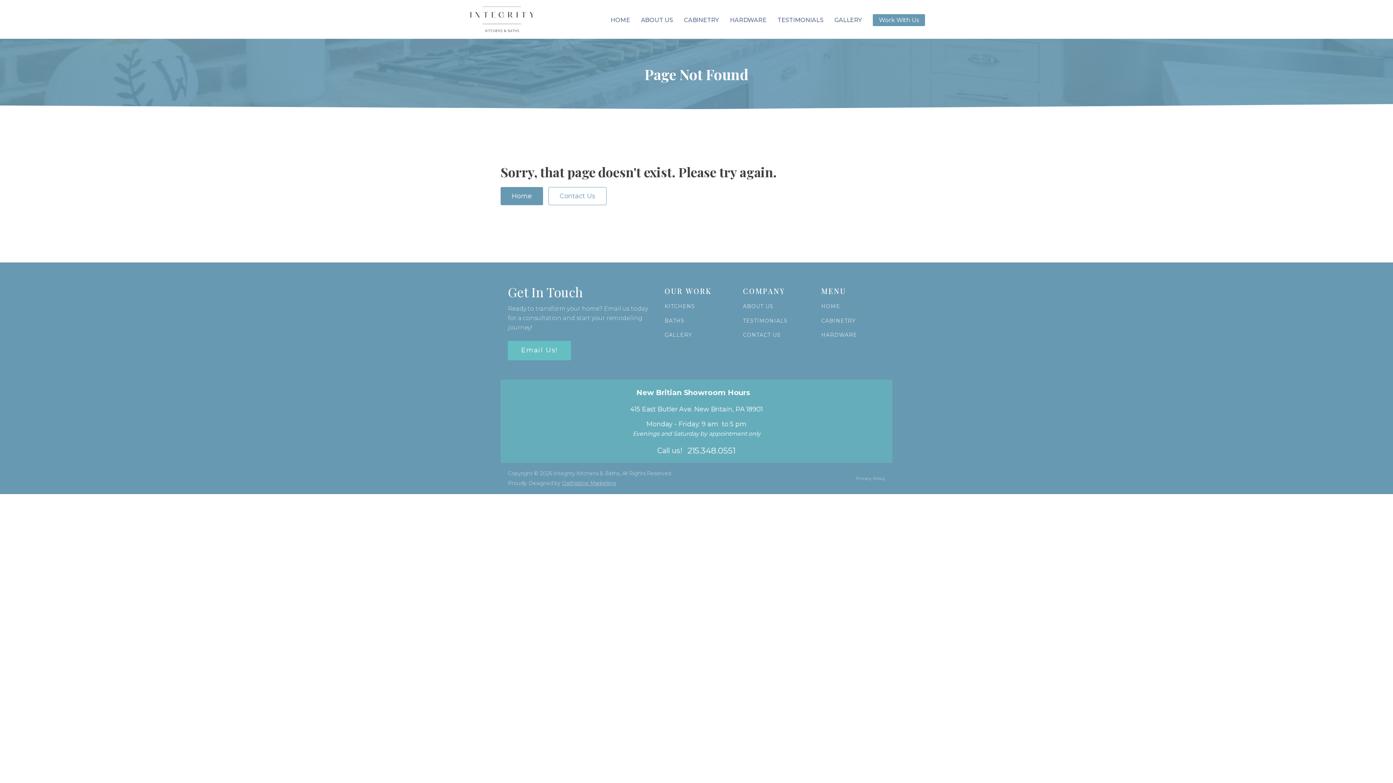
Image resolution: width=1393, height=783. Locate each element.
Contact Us (577, 196)
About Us (657, 20)
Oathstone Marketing (589, 483)
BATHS (675, 321)
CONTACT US (762, 335)
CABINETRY (838, 321)
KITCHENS (680, 306)
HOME (830, 306)
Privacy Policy (870, 478)
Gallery (848, 20)
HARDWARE (839, 335)
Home (620, 20)
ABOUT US (758, 306)
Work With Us (899, 20)
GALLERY (678, 335)
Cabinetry (701, 20)
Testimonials (800, 20)
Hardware (748, 20)
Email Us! (539, 350)
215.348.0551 (711, 451)
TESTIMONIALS (765, 321)
